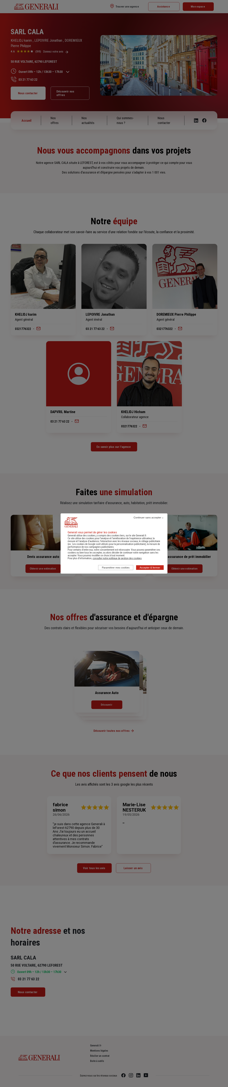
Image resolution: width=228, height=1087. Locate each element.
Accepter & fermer (150, 567)
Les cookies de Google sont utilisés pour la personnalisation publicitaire (108, 544)
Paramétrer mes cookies (115, 567)
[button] (117, 558)
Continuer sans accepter (147, 517)
